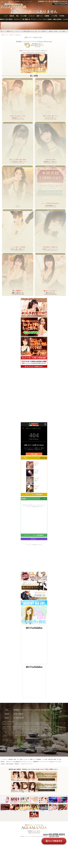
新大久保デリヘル (28, 535)
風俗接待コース (37, 761)
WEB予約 (61, 15)
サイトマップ (29, 763)
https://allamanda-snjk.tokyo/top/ (34, 53)
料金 (17, 15)
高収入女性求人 (57, 19)
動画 (1, 19)
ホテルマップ (18, 19)
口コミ (45, 19)
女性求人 (49, 19)
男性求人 (17, 763)
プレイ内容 (23, 15)
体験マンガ (39, 15)
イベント (40, 19)
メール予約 (54, 15)
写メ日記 (5, 19)
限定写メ (11, 19)
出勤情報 (46, 15)
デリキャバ (34, 19)
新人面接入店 (26, 19)
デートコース (45, 761)
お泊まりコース (53, 761)
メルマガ (65, 19)
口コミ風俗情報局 (37, 494)
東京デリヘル (29, 494)
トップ (5, 15)
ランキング (31, 15)
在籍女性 (11, 15)
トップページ (4, 759)
